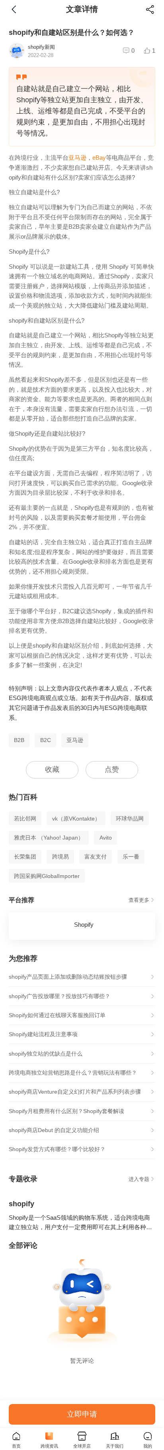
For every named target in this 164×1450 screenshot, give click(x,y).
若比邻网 (25, 818)
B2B (19, 740)
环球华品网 (130, 818)
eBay (99, 157)
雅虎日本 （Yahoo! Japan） (49, 837)
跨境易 (60, 856)
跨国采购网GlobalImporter (47, 876)
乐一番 (131, 856)
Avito (106, 837)
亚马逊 (77, 157)
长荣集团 (25, 856)
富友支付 (95, 856)
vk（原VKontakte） (76, 818)
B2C (45, 740)
